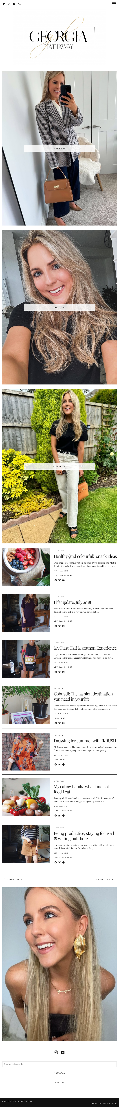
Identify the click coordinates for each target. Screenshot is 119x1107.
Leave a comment (63, 575)
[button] (115, 3)
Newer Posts (105, 879)
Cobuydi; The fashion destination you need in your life (83, 696)
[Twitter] (4, 3)
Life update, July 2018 (72, 602)
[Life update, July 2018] (26, 613)
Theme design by (103, 1104)
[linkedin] (62, 1052)
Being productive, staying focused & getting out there (84, 835)
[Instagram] (9, 3)
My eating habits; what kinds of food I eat (81, 789)
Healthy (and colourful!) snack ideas (85, 556)
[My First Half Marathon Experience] (26, 659)
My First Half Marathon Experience (85, 648)
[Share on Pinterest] (63, 580)
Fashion (58, 688)
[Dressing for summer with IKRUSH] (26, 752)
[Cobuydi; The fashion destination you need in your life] (26, 705)
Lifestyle (59, 551)
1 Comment (59, 718)
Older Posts (13, 879)
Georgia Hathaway (21, 1101)
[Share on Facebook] (56, 580)
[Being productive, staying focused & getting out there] (26, 844)
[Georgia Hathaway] (59, 32)
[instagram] (56, 1052)
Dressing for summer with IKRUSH (85, 740)
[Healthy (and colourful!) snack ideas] (26, 567)
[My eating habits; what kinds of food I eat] (26, 797)
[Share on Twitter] (60, 580)
